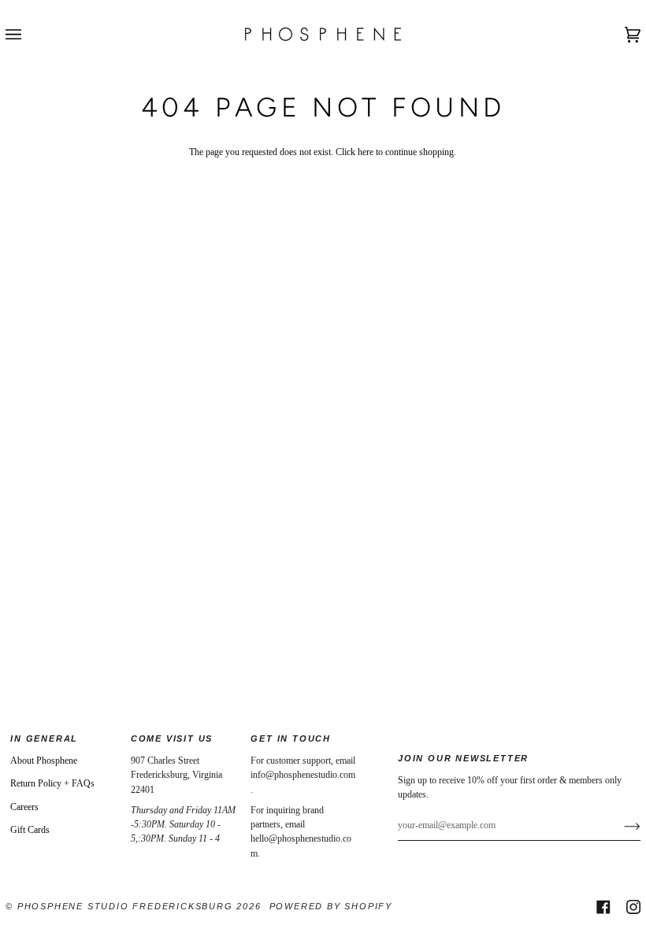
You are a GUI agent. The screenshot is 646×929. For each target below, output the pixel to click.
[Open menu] (29, 34)
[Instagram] (633, 907)
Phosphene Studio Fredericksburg (127, 906)
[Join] (619, 825)
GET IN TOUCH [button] (291, 738)
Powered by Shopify (330, 906)
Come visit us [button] (172, 738)
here (365, 151)
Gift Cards (30, 829)
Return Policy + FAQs (52, 783)
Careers (24, 806)
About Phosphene (43, 760)
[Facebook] (603, 907)
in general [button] (44, 738)
